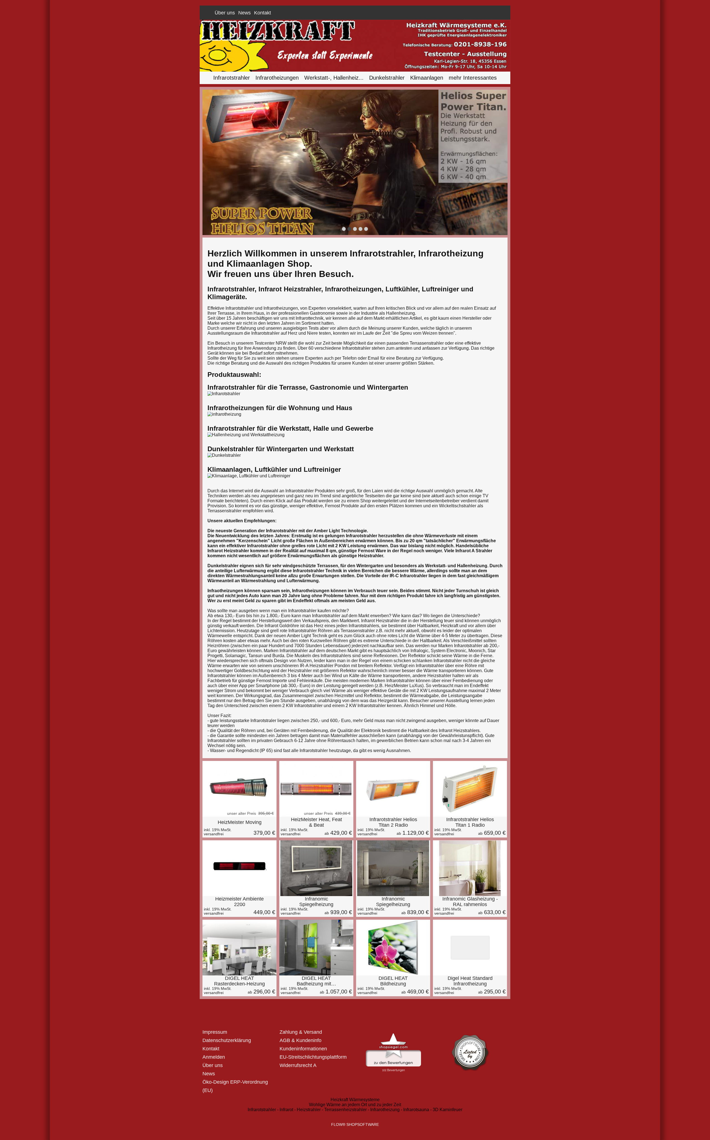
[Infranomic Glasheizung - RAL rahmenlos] (470, 868)
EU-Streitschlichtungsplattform (313, 1057)
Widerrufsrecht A (298, 1065)
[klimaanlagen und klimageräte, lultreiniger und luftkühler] (248, 475)
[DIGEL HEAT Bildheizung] (393, 947)
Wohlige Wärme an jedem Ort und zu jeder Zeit (355, 1104)
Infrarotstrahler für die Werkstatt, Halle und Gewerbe (290, 428)
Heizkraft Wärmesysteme (355, 1099)
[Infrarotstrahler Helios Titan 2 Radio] (393, 789)
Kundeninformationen (303, 1048)
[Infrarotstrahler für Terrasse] (223, 393)
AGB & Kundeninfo (300, 1040)
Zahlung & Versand (301, 1032)
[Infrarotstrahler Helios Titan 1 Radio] (470, 789)
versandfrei (214, 834)
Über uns (225, 13)
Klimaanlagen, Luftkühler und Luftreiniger (274, 469)
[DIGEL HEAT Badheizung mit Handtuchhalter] (316, 947)
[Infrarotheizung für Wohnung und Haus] (224, 414)
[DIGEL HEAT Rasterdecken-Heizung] (239, 947)
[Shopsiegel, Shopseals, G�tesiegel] (393, 1034)
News (244, 13)
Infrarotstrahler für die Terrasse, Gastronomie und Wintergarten (307, 387)
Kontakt (262, 13)
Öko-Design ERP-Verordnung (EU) (235, 1086)
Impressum (214, 1032)
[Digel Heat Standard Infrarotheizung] (470, 947)
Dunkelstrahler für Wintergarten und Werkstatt (280, 449)
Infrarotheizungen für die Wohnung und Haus (279, 408)
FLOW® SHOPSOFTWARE (355, 1124)
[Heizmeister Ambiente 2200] (239, 906)
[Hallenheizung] (246, 434)
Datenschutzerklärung (226, 1040)
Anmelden (471, 13)
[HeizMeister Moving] (239, 827)
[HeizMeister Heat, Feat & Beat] (316, 789)
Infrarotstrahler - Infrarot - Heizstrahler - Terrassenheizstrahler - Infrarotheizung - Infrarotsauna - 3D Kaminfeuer (355, 1109)
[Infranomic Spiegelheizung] (316, 868)
